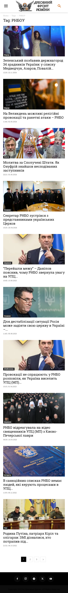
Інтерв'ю (7, 475)
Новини (7, 210)
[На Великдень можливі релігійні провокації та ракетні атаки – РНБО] (34, 94)
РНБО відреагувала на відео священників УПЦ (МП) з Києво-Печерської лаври (30, 431)
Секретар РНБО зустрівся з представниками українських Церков (28, 219)
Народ (6, 55)
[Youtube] (51, 579)
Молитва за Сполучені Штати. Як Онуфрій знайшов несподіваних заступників (31, 166)
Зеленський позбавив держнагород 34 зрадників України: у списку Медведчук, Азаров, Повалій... (33, 64)
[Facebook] (17, 579)
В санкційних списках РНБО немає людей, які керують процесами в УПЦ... (32, 484)
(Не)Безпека (9, 369)
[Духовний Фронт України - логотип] (34, 6)
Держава (7, 263)
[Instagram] (25, 579)
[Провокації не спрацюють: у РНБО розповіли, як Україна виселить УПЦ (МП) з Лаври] (34, 355)
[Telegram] (34, 579)
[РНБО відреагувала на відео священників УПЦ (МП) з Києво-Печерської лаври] (34, 408)
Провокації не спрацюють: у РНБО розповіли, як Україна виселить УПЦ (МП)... (31, 378)
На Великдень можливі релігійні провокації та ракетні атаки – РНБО (33, 115)
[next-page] (43, 559)
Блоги (6, 157)
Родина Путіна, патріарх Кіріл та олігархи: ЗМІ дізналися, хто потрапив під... (30, 537)
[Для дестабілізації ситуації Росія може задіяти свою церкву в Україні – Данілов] (34, 302)
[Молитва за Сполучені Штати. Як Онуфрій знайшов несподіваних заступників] (34, 143)
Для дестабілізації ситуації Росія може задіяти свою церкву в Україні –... (34, 325)
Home (6, 15)
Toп (5, 528)
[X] (42, 579)
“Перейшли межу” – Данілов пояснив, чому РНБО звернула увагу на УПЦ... (34, 272)
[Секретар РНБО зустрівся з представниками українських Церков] (34, 196)
